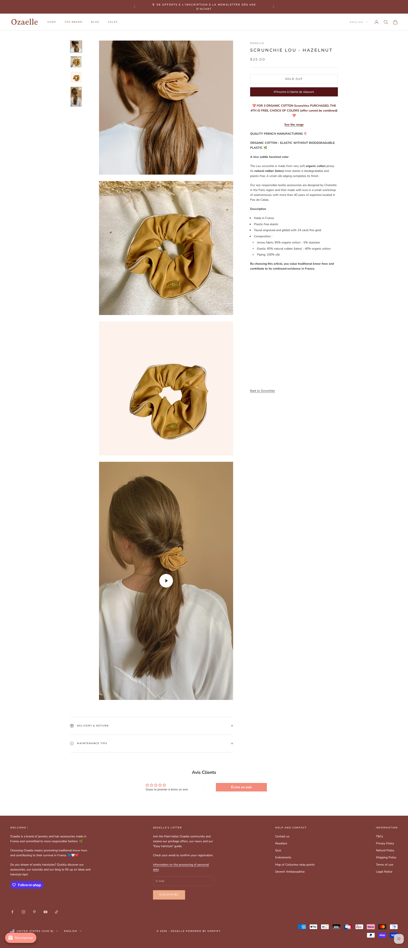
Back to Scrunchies (262, 391)
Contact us (282, 836)
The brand (74, 22)
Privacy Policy (385, 843)
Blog (95, 22)
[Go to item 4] (76, 96)
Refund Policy (385, 850)
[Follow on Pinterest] (34, 912)
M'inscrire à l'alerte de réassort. (294, 92)
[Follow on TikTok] (56, 912)
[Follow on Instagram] (23, 912)
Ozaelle (257, 43)
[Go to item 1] (76, 46)
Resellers (281, 843)
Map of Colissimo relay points (295, 865)
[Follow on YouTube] (45, 912)
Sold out (294, 79)
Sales (113, 22)
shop (51, 22)
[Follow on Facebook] (12, 912)
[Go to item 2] (76, 62)
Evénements (283, 857)
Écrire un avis (241, 787)
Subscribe (169, 895)
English (356, 22)
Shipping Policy (386, 857)
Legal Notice (384, 872)
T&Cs (379, 836)
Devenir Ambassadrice (290, 872)
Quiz (278, 850)
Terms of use (384, 865)
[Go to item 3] (76, 77)
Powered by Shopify (203, 931)
